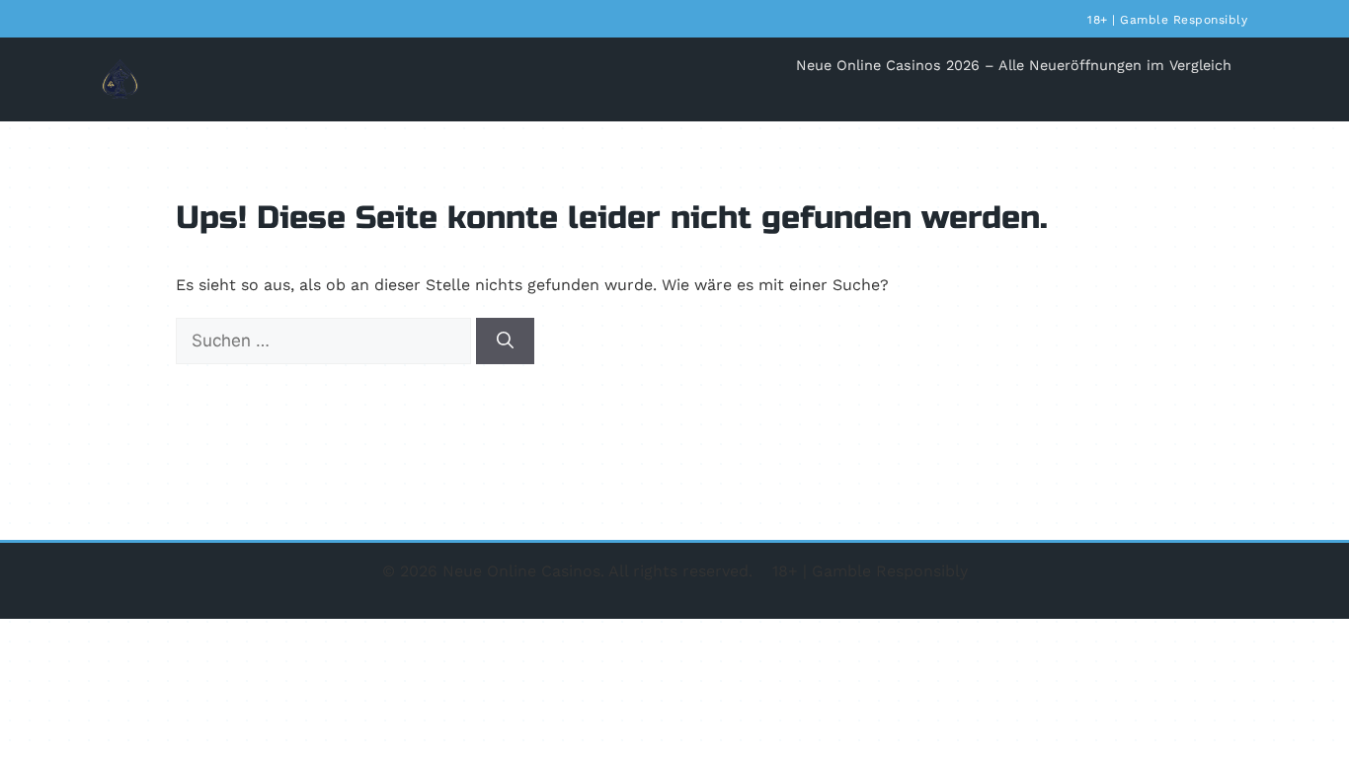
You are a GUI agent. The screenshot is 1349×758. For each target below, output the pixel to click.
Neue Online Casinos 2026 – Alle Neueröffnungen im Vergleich (1013, 65)
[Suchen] (505, 341)
